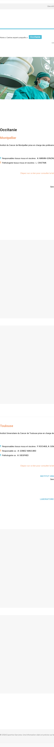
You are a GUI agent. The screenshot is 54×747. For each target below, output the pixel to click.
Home (2, 37)
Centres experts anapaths (16, 37)
